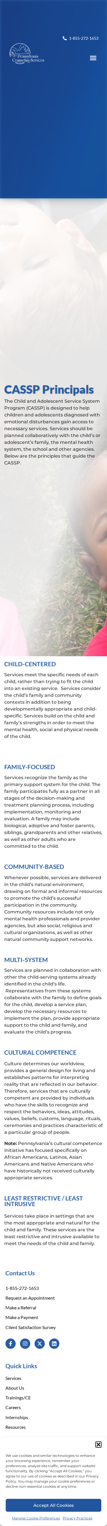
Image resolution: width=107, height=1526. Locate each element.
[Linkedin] (54, 1344)
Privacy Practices (77, 1518)
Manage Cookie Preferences (36, 1518)
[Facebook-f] (10, 1344)
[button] (98, 1444)
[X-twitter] (40, 1344)
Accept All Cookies (53, 1505)
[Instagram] (25, 1344)
